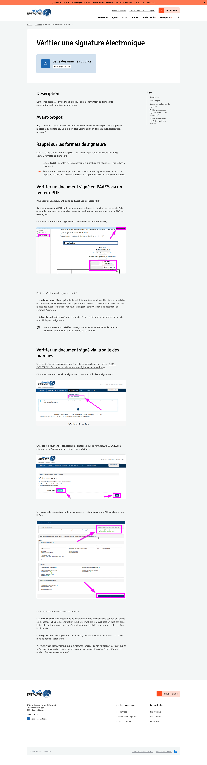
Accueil (29, 24)
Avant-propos (155, 100)
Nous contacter (171, 693)
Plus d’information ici (145, 2)
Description (154, 97)
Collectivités (149, 17)
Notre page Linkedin (39, 719)
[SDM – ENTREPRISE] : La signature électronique (92, 152)
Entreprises (165, 17)
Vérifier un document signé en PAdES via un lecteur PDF (158, 112)
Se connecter (172, 10)
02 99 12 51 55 (32, 714)
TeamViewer (175, 751)
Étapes (149, 92)
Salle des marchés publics (72, 61)
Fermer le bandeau (204, 2)
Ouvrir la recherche (178, 17)
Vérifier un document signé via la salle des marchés (158, 121)
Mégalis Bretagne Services (39, 13)
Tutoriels (38, 24)
